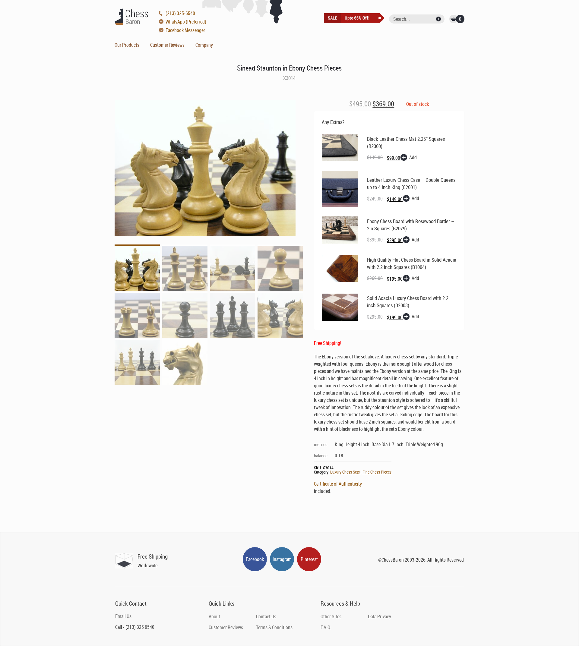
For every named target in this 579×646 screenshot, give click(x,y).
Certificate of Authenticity (338, 484)
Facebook (255, 559)
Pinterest (309, 559)
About (214, 616)
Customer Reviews (167, 45)
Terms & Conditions (274, 627)
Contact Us (266, 616)
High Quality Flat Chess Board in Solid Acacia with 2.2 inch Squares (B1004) (411, 263)
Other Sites (331, 616)
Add (413, 157)
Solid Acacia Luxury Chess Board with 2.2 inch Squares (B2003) (407, 302)
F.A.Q (325, 627)
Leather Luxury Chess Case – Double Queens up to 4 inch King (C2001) (411, 183)
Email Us (123, 616)
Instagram (282, 559)
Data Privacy (379, 616)
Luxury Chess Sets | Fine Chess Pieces (360, 472)
